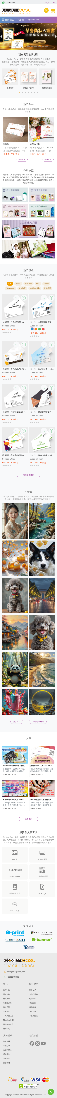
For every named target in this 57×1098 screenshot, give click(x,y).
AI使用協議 (33, 1016)
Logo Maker (33, 19)
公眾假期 (6, 1029)
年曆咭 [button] (18, 283)
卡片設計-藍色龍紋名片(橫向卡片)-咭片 (42, 369)
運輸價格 (6, 994)
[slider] (6, 332)
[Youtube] (43, 1043)
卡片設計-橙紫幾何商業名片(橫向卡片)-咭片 (42, 412)
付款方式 (32, 998)
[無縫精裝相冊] (28, 249)
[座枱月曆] (28, 229)
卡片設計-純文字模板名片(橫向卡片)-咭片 (14, 412)
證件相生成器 (8, 1024)
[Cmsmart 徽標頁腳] (20, 963)
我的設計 (6, 1058)
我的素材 (6, 1063)
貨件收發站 (33, 994)
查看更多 (28, 819)
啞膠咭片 (6, 144)
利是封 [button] (46, 283)
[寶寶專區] (42, 194)
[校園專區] (42, 211)
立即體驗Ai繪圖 (38, 722)
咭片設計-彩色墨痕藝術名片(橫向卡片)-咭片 (14, 455)
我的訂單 (6, 1046)
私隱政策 (32, 1003)
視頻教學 (6, 998)
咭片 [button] (10, 283)
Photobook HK (8, 1020)
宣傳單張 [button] (47, 288)
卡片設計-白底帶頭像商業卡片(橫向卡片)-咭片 (42, 322)
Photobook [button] (10, 288)
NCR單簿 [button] (28, 283)
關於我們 (32, 990)
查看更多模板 (28, 475)
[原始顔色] (32, 329)
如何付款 (6, 990)
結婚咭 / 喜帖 (35, 144)
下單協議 (32, 1011)
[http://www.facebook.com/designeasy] (31, 1043)
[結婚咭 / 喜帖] (41, 129)
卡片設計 (6, 1011)
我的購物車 (7, 1050)
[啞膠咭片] (15, 129)
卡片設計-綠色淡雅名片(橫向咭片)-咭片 (42, 455)
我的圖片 (6, 1054)
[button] (1, 36)
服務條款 (32, 1007)
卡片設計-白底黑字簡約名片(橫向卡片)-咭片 (14, 322)
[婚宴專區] (15, 211)
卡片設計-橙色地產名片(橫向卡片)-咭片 (14, 369)
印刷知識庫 (7, 1003)
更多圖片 (16, 722)
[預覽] (24, 298)
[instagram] (37, 1043)
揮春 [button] (38, 283)
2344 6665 (10, 3)
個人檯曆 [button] (22, 288)
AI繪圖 (20, 19)
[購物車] (52, 10)
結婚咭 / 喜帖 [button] (35, 288)
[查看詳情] (16, 298)
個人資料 (6, 1041)
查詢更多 (22, 159)
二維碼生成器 (8, 1016)
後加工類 (6, 1007)
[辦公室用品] (15, 194)
